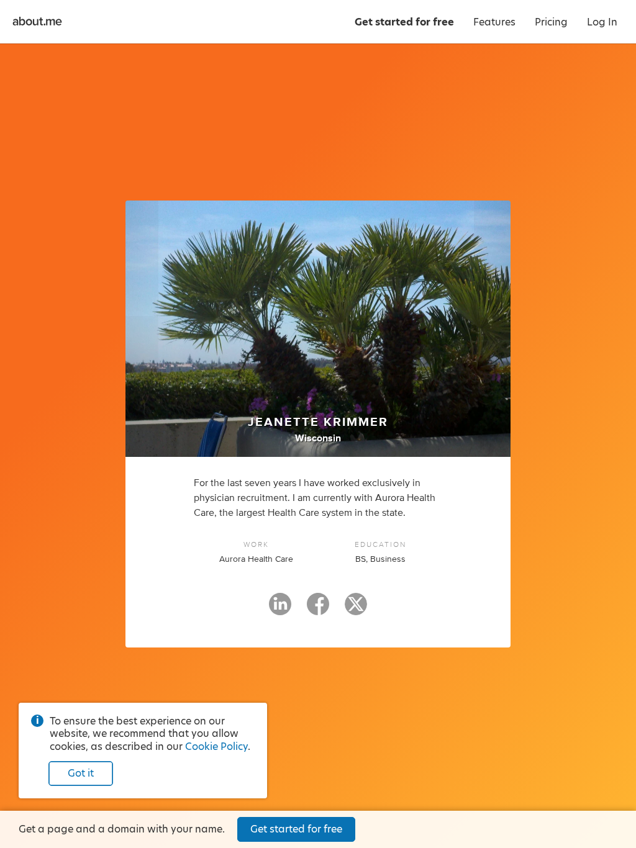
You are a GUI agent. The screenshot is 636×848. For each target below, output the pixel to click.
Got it (81, 773)
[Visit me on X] (356, 609)
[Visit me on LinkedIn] (280, 609)
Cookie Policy (216, 746)
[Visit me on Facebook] (318, 609)
